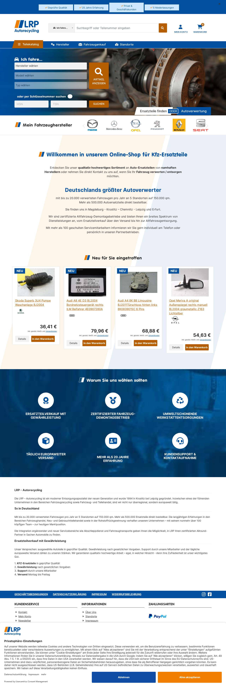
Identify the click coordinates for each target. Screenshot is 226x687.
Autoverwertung (194, 111)
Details (22, 338)
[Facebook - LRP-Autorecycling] (209, 594)
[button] (221, 4)
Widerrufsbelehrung (126, 594)
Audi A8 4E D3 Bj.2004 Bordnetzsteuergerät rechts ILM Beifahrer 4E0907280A (85, 305)
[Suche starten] (163, 28)
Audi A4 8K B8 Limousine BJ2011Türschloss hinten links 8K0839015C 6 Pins (137, 305)
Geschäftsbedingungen (31, 594)
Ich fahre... (62, 28)
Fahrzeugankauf (94, 44)
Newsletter (24, 620)
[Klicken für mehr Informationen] (70, 96)
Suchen (98, 103)
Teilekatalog (30, 44)
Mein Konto (24, 616)
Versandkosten (51, 331)
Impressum (99, 594)
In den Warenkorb (43, 338)
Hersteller (62, 44)
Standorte (126, 44)
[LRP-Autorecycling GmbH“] (26, 26)
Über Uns (90, 612)
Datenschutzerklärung (70, 594)
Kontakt (22, 612)
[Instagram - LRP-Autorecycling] (203, 594)
